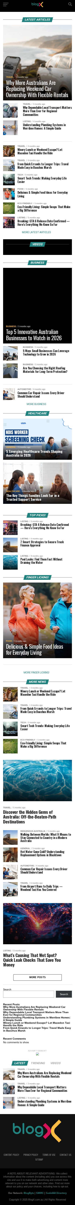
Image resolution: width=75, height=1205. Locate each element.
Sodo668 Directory (56, 1193)
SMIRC (40, 1193)
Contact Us (65, 1155)
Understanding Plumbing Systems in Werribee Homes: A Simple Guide (36, 1019)
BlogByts (29, 1193)
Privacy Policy (30, 1155)
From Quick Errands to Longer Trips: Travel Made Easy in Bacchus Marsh (37, 1029)
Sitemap (39, 1159)
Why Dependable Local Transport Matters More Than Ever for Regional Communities (36, 1013)
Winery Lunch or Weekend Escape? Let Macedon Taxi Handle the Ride (36, 1024)
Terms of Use (48, 1155)
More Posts (37, 977)
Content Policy (11, 1155)
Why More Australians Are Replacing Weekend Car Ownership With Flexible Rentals (34, 1008)
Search (7, 989)
